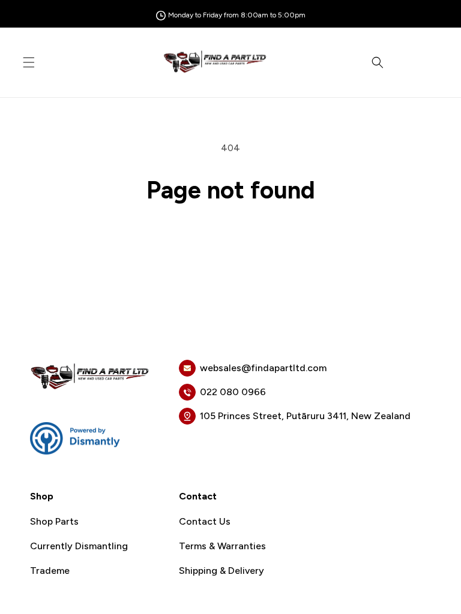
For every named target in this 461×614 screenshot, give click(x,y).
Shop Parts (54, 521)
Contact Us (204, 521)
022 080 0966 (233, 392)
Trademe (50, 571)
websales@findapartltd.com (263, 368)
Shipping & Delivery (221, 571)
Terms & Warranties (222, 546)
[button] (29, 62)
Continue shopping (230, 242)
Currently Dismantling (79, 546)
